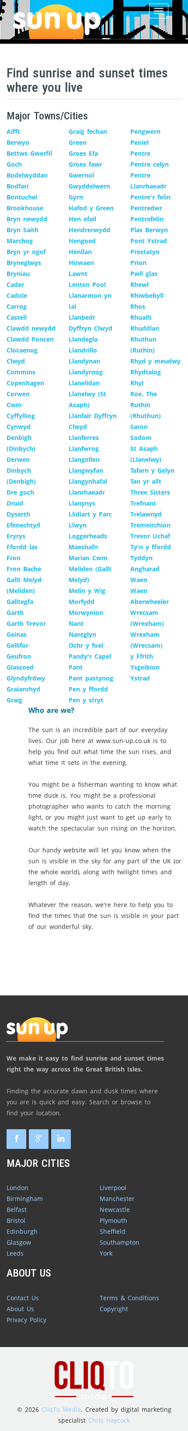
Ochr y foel (86, 645)
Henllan (80, 252)
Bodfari (17, 186)
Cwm (14, 405)
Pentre (140, 153)
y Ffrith (141, 656)
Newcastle (115, 1209)
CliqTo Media (61, 1409)
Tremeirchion (150, 525)
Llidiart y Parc (90, 514)
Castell (17, 317)
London (17, 1187)
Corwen (18, 394)
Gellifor (17, 645)
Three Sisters (150, 492)
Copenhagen (25, 383)
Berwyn (18, 142)
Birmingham (25, 1198)
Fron (14, 558)
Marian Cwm (88, 558)
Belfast (17, 1209)
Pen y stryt (86, 700)
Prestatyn (145, 252)
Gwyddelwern (89, 186)
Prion (138, 262)
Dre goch (20, 492)
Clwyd (16, 361)
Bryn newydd (27, 219)
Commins (21, 372)
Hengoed (82, 241)
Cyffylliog (21, 416)
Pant (76, 667)
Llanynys (82, 503)
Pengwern (145, 131)
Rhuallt (141, 317)
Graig (14, 700)
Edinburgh (22, 1231)
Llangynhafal (88, 481)
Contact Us (23, 1298)
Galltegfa (20, 601)
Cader (15, 284)
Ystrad (140, 678)
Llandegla (83, 339)
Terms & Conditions (129, 1298)
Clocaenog (22, 350)
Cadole (17, 295)
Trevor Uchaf (150, 536)
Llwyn (78, 525)
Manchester (117, 1198)
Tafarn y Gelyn (152, 470)
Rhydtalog (145, 372)
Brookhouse (25, 208)
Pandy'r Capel (90, 656)
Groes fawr (85, 164)
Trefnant (143, 503)
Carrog (17, 306)
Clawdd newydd (31, 328)
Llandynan (84, 361)
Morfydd (81, 601)
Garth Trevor (26, 623)
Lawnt (78, 273)
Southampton (119, 1242)
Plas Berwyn (149, 230)
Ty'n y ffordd (150, 547)
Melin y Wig (87, 590)
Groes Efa (83, 153)
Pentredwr (146, 208)
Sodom (141, 437)
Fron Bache (24, 569)
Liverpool (113, 1187)
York (106, 1253)
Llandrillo (83, 350)
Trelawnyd (146, 514)
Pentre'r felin (150, 197)
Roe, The (143, 394)
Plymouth (113, 1220)
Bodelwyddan (27, 175)
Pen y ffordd (88, 689)
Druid (15, 503)
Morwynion (86, 612)
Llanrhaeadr (87, 492)
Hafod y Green (91, 208)
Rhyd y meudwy (155, 361)
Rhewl (139, 284)
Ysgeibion (145, 667)
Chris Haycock (109, 1420)
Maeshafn (83, 547)
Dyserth (18, 514)
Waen (138, 580)
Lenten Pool (87, 284)
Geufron (19, 656)
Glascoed (20, 667)
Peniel (139, 142)
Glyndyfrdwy (26, 678)
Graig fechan (88, 131)
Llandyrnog (86, 372)
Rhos (137, 306)
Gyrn (76, 197)
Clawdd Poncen (30, 339)
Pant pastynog (91, 678)
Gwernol (81, 175)
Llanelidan (84, 383)
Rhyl (136, 383)
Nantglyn (82, 634)
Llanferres (84, 437)
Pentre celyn (149, 164)
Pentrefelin (147, 219)
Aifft (13, 131)
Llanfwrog (84, 448)
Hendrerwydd (89, 230)
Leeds (15, 1253)
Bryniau (18, 273)
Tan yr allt (145, 481)
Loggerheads (88, 536)
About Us (20, 1309)
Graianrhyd (23, 689)
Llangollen (84, 459)
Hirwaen (81, 262)
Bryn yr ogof (26, 252)
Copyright (114, 1309)
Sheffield (112, 1231)
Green (78, 142)
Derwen (18, 459)
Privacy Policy (26, 1320)
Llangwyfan (86, 470)
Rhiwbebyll (147, 295)
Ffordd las (22, 547)
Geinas (17, 634)
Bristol (16, 1220)
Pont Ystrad (148, 241)
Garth (15, 612)
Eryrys (16, 536)
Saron (139, 426)
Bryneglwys (24, 262)
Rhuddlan (144, 328)
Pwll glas (143, 273)
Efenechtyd (23, 525)
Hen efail (82, 219)
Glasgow (19, 1242)
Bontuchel (22, 197)
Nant (76, 623)
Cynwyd (19, 426)
